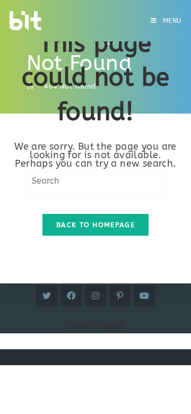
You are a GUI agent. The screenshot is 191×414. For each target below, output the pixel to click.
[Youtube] (144, 295)
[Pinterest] (120, 295)
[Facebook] (71, 295)
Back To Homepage (95, 225)
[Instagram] (95, 295)
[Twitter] (46, 295)
